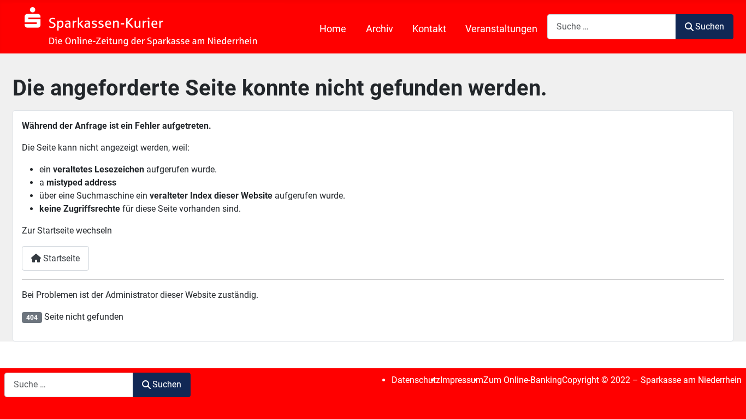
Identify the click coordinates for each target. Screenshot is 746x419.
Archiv (379, 28)
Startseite (60, 258)
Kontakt (429, 28)
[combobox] (611, 26)
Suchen (709, 26)
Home (332, 28)
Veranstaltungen (501, 28)
